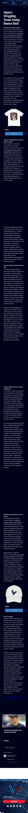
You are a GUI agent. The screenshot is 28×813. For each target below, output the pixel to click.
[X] (14, 806)
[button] (14, 122)
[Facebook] (11, 806)
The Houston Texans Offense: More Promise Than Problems (13, 731)
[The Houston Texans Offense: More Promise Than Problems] (14, 720)
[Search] (11, 2)
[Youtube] (17, 806)
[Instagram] (8, 806)
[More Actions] (23, 756)
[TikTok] (20, 806)
